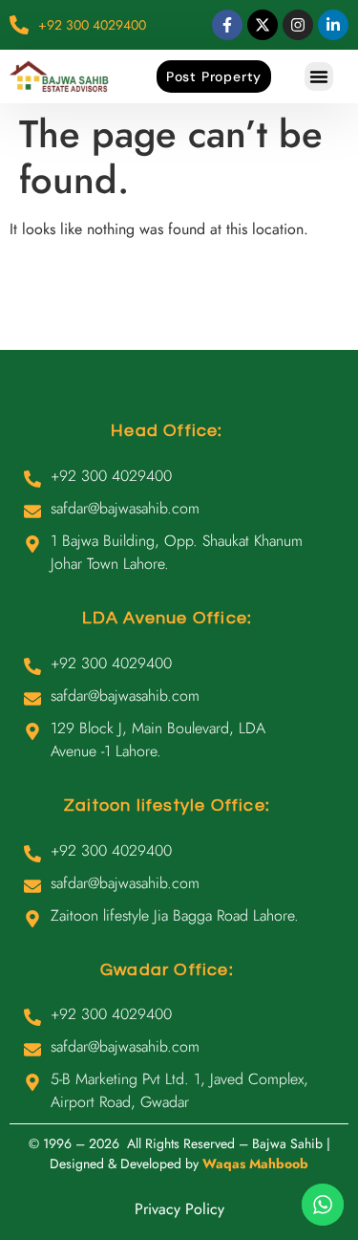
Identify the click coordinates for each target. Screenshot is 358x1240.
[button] (319, 76)
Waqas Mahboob (255, 1163)
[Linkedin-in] (333, 25)
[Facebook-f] (227, 25)
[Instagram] (298, 25)
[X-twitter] (262, 25)
